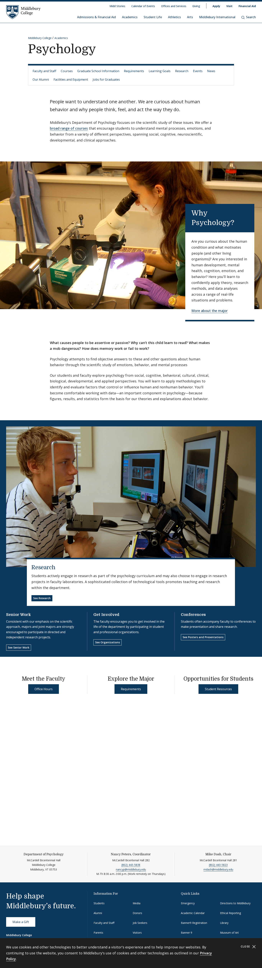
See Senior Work (18, 647)
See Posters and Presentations (203, 637)
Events (198, 71)
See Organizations (107, 642)
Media (136, 903)
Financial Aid (247, 6)
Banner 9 (186, 932)
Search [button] (251, 17)
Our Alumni (41, 79)
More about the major (209, 310)
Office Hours (44, 689)
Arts (190, 17)
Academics (130, 17)
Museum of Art (229, 932)
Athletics (174, 17)
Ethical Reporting (230, 913)
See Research (42, 598)
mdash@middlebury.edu (218, 869)
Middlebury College (40, 38)
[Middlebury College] (23, 12)
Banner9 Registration (194, 923)
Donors (137, 913)
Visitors (137, 932)
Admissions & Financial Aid (96, 17)
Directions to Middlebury (235, 903)
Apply (216, 6)
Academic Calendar (193, 913)
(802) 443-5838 (130, 865)
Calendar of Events (143, 6)
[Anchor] (240, 221)
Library (224, 923)
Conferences (193, 614)
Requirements (134, 71)
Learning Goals (160, 71)
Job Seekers (140, 923)
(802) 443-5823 (218, 865)
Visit (229, 6)
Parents (98, 932)
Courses (67, 71)
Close (246, 946)
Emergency (188, 903)
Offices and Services (173, 6)
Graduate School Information (98, 71)
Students (99, 903)
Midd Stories (117, 6)
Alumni (98, 913)
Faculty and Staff (44, 71)
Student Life (153, 17)
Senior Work (18, 614)
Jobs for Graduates (106, 79)
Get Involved (106, 614)
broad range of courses (69, 128)
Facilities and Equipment (71, 79)
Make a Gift (20, 922)
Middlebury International (217, 17)
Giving (196, 6)
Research (181, 71)
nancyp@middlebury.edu (131, 869)
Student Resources (218, 689)
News (211, 71)
